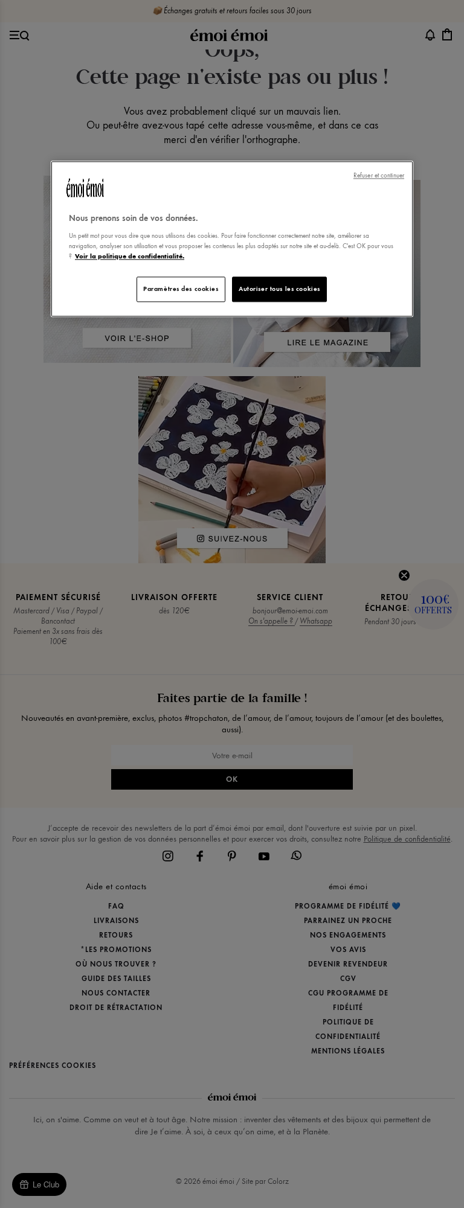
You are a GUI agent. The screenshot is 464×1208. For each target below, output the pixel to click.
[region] (232, 239)
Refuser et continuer (378, 176)
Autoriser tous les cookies (279, 288)
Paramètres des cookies (181, 288)
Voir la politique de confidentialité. (129, 256)
